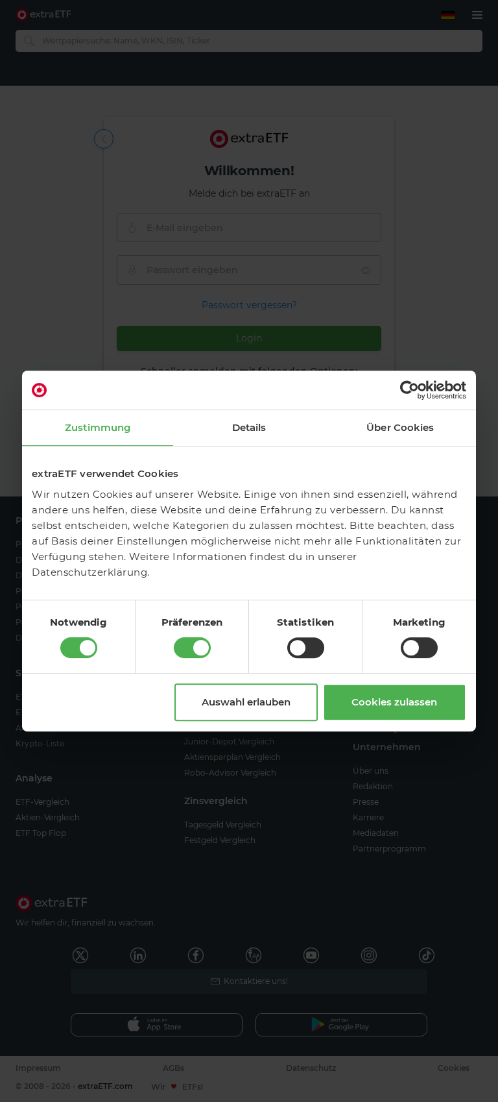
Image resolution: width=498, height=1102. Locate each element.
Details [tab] (249, 427)
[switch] (192, 647)
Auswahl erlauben (246, 702)
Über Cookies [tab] (400, 427)
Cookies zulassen (394, 702)
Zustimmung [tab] (97, 427)
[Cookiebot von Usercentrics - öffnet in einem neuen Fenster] (409, 390)
